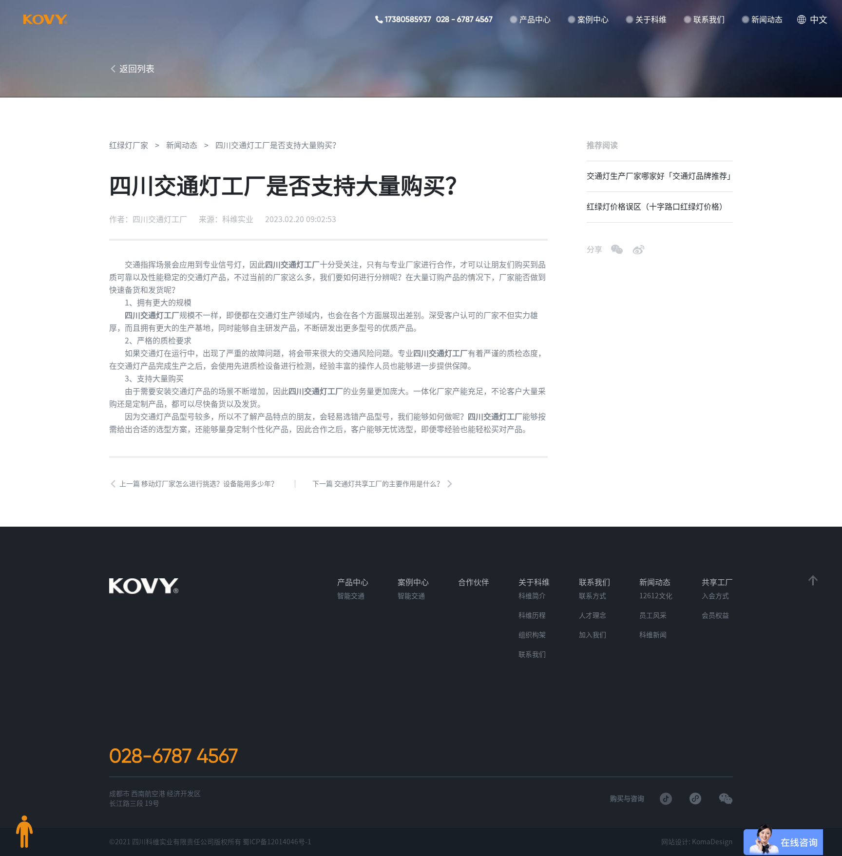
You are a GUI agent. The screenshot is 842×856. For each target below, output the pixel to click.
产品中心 (535, 19)
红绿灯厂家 (128, 145)
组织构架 (532, 634)
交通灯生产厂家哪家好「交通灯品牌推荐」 (660, 176)
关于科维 (651, 19)
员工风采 (653, 615)
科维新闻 (653, 634)
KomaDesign (712, 841)
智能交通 (350, 595)
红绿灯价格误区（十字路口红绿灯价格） (657, 206)
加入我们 (592, 634)
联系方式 (592, 595)
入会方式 (715, 595)
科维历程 (532, 615)
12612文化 (655, 595)
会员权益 (715, 615)
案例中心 (593, 19)
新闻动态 (767, 19)
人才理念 (592, 615)
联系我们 (709, 19)
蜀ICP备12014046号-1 (277, 841)
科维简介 (532, 595)
